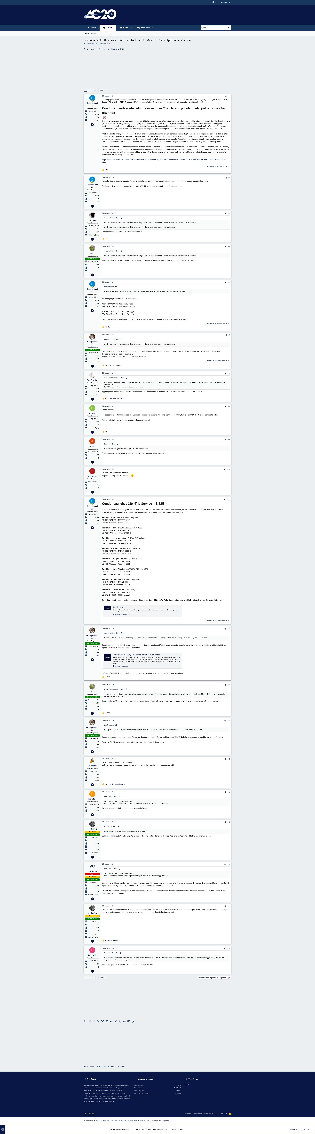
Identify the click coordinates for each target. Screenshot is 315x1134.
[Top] (226, 1114)
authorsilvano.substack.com (98, 853)
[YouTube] (230, 1121)
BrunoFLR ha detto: (111, 797)
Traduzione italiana (150, 1121)
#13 (229, 685)
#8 (229, 406)
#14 (229, 721)
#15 (229, 759)
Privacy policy (208, 1114)
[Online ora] (92, 101)
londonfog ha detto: (111, 953)
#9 (229, 439)
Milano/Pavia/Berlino (95, 895)
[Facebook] (215, 1121)
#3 (229, 213)
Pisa (98, 271)
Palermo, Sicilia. (94, 235)
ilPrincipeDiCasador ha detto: (114, 378)
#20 (229, 948)
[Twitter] (226, 1121)
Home (222, 1114)
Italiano (91, 1114)
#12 (229, 629)
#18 (229, 864)
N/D (98, 120)
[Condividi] (226, 96)
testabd (178, 1093)
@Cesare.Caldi (108, 673)
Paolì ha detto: (109, 287)
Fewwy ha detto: (110, 444)
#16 (229, 792)
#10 (229, 469)
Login (187, 1084)
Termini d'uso (197, 1114)
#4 (229, 246)
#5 (229, 282)
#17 (229, 822)
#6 (229, 335)
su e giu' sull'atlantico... (96, 395)
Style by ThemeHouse (135, 1121)
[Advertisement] (157, 69)
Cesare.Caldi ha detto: (112, 218)
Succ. (102, 90)
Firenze (97, 781)
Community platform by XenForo (105, 1121)
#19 (229, 906)
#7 (229, 373)
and (113, 365)
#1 (229, 96)
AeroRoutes (118, 607)
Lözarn (97, 362)
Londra (97, 850)
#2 (229, 178)
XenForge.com (164, 1121)
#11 (229, 499)
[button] (131, 28)
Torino (97, 428)
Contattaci (187, 1114)
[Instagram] (219, 1121)
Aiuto (216, 1114)
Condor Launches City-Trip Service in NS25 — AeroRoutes (136, 655)
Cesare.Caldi (90, 43)
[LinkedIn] (223, 1121)
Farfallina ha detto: (111, 826)
